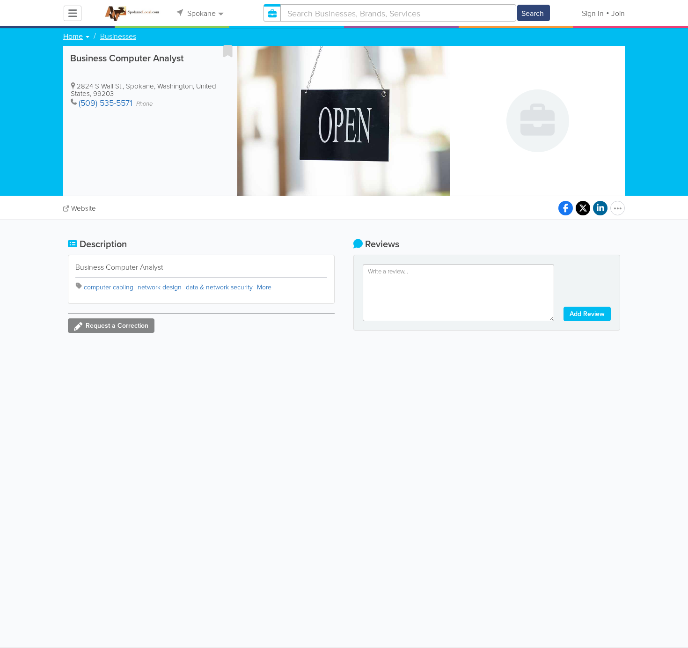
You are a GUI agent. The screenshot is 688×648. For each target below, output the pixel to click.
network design (160, 286)
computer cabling (108, 286)
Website (83, 208)
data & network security (219, 286)
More (264, 286)
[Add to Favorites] (228, 51)
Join (618, 13)
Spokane (200, 13)
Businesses (118, 36)
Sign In (593, 13)
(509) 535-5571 (105, 102)
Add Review (587, 313)
